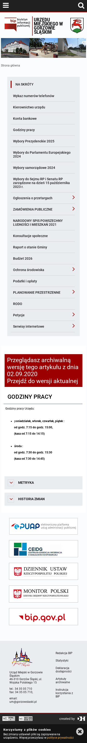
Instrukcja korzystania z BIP (64, 693)
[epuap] (43, 526)
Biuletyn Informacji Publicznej (17, 26)
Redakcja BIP (64, 653)
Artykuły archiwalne (63, 680)
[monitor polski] (43, 594)
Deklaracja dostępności (64, 669)
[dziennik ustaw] (43, 571)
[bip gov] (43, 616)
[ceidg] (43, 548)
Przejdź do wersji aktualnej (42, 381)
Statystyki (62, 660)
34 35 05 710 (23, 688)
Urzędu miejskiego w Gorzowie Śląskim (48, 25)
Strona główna (10, 65)
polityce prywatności (60, 737)
